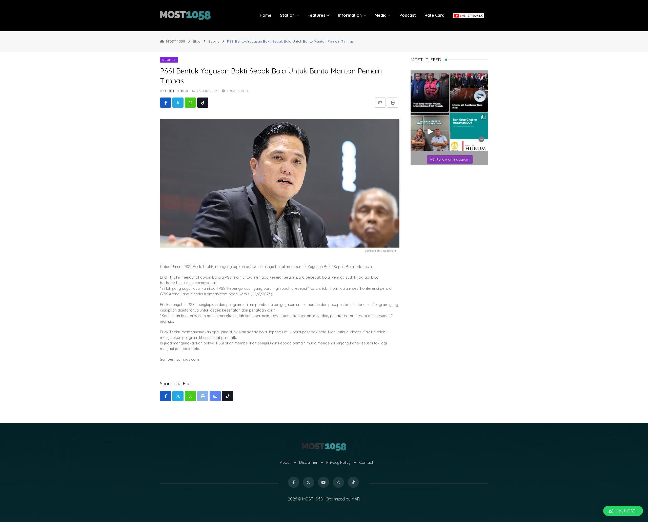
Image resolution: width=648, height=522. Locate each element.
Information (350, 15)
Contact (366, 462)
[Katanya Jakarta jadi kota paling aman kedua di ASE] (430, 132)
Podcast (407, 15)
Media (381, 15)
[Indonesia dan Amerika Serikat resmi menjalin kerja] (469, 92)
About (285, 462)
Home (265, 15)
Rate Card (434, 15)
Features (316, 15)
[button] (623, 511)
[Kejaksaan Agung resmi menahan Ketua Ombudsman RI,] (430, 92)
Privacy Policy (338, 462)
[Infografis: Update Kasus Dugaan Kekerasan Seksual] (469, 132)
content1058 (176, 91)
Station (287, 15)
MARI (356, 498)
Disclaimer (308, 462)
